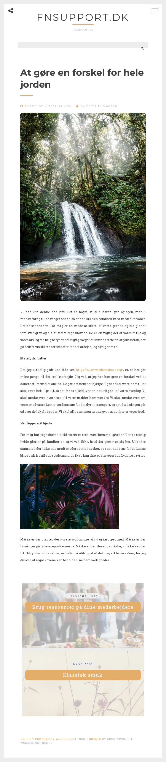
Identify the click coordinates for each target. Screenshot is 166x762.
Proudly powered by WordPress (47, 739)
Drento (95, 739)
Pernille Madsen (102, 106)
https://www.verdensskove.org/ (99, 370)
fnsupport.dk (83, 17)
